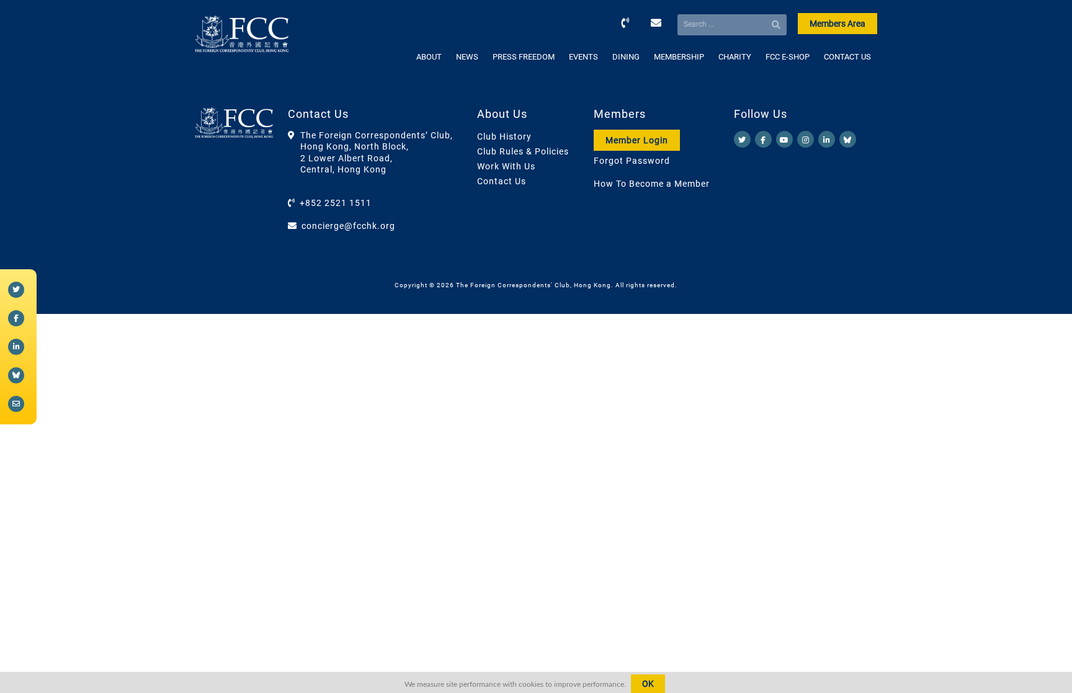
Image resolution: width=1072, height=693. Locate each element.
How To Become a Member (652, 184)
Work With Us (506, 166)
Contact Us (501, 181)
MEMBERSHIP (679, 56)
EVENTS (583, 56)
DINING (626, 56)
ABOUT (429, 56)
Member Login (636, 140)
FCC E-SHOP (788, 56)
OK (648, 684)
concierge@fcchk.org (348, 226)
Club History (504, 136)
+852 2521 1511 (336, 203)
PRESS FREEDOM (524, 56)
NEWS (467, 56)
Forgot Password (632, 161)
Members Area (837, 24)
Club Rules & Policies (523, 151)
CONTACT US (847, 56)
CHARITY (734, 56)
